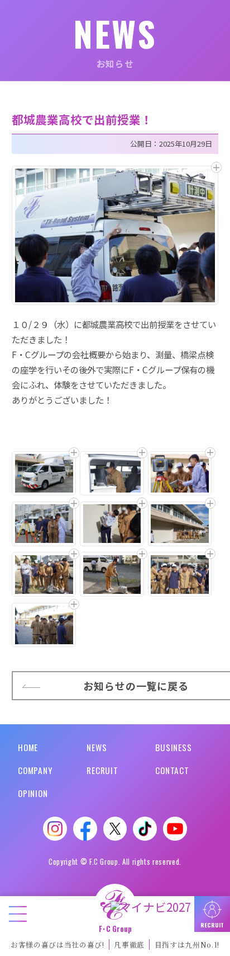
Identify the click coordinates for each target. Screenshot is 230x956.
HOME (28, 747)
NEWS (97, 747)
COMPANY (35, 770)
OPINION (32, 793)
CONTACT (172, 770)
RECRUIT (102, 770)
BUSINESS (173, 747)
